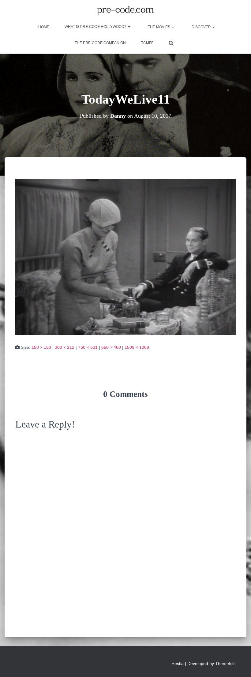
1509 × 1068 (137, 347)
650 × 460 (111, 347)
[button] (128, 27)
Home (43, 27)
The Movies (159, 27)
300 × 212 (64, 347)
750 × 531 (88, 347)
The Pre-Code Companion (100, 43)
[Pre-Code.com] (125, 10)
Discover (201, 27)
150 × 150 (41, 347)
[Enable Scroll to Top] (239, 664)
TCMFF (147, 43)
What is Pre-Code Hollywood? (96, 27)
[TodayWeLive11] (125, 256)
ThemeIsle (225, 663)
